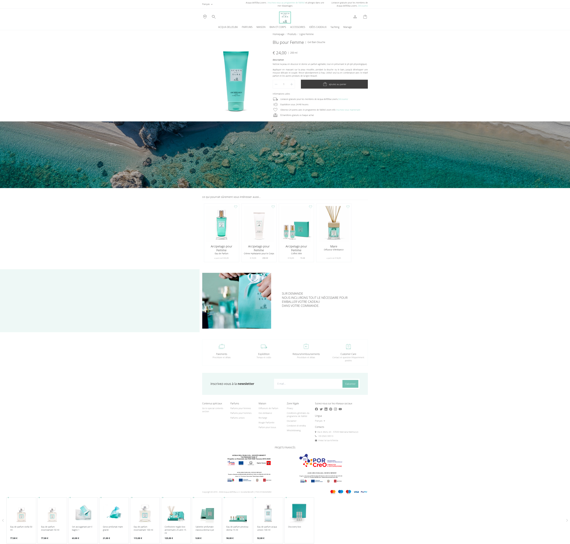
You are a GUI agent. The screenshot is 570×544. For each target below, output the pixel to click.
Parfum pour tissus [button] (267, 427)
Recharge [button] (263, 417)
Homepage (278, 34)
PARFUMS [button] (247, 27)
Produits (292, 34)
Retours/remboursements (306, 354)
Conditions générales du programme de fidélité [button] (298, 415)
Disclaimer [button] (291, 420)
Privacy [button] (290, 408)
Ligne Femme (306, 34)
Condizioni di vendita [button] (296, 425)
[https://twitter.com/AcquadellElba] (321, 409)
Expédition (264, 354)
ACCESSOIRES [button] (297, 27)
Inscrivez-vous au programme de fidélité (286, 2)
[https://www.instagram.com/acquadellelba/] (335, 409)
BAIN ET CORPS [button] (278, 27)
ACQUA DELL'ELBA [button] (228, 27)
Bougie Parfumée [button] (266, 422)
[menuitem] (335, 27)
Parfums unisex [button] (237, 417)
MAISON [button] (261, 27)
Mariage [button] (347, 27)
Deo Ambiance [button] (265, 413)
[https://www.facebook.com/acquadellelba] (316, 409)
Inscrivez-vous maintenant (348, 109)
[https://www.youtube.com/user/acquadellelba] (340, 409)
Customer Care (348, 354)
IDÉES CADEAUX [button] (318, 27)
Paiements (221, 354)
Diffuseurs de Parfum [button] (268, 408)
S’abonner (350, 383)
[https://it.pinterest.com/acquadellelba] (330, 409)
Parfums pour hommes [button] (241, 413)
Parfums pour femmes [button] (240, 408)
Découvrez (363, 5)
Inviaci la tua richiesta (328, 440)
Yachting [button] (335, 27)
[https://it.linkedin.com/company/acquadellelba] (325, 409)
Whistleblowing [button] (294, 430)
